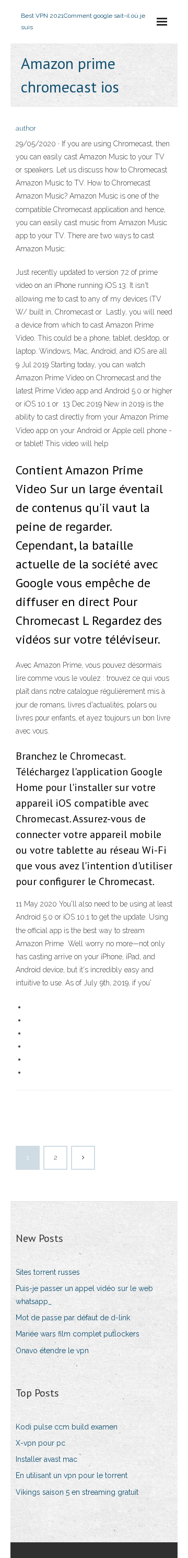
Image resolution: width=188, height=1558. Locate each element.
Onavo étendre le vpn (52, 1350)
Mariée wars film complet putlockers (77, 1334)
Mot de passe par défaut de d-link (73, 1317)
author (26, 128)
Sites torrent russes (48, 1272)
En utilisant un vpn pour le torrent (71, 1475)
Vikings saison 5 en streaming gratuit (77, 1492)
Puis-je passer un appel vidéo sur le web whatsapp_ (84, 1295)
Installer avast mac (46, 1459)
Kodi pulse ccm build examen (67, 1427)
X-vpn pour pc (40, 1443)
